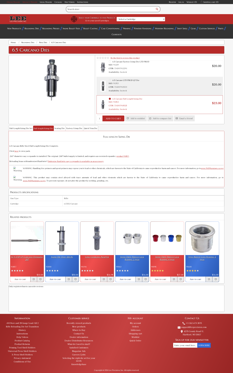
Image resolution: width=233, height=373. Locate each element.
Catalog (58, 2)
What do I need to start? (79, 344)
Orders (135, 326)
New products (78, 326)
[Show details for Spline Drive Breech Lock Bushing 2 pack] (132, 238)
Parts (220, 28)
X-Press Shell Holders (22, 354)
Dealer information (79, 337)
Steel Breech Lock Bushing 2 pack (202, 258)
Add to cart (113, 118)
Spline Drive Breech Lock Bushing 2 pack (132, 258)
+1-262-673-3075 (192, 323)
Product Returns (22, 344)
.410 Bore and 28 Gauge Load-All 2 (22, 323)
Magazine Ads (78, 351)
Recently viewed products (79, 323)
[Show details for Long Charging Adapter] (97, 238)
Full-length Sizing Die (43, 128)
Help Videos (69, 2)
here (16, 151)
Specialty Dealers (30, 2)
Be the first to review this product (125, 58)
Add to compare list (162, 118)
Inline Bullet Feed (71, 28)
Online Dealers (13, 2)
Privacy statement (22, 358)
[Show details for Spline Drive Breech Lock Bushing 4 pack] (167, 238)
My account (135, 323)
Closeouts (116, 34)
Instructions (82, 2)
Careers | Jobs (78, 354)
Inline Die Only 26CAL (62, 257)
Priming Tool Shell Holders (22, 347)
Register (172, 2)
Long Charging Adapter (97, 257)
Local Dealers (46, 2)
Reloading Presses (50, 28)
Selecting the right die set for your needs (79, 359)
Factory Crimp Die (74, 128)
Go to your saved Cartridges (97, 20)
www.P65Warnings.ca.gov (212, 168)
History (22, 330)
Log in (181, 2)
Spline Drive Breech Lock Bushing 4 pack (167, 258)
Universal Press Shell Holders (22, 351)
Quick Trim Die (90, 128)
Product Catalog (22, 340)
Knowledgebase (78, 364)
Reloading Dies (32, 28)
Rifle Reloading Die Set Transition (22, 326)
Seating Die (59, 128)
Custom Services (207, 28)
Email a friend (186, 118)
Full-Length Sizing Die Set (20, 128)
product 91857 (122, 156)
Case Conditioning (110, 28)
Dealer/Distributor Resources (79, 340)
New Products (14, 28)
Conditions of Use (22, 361)
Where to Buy (78, 330)
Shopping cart (135, 333)
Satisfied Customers (78, 347)
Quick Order (135, 340)
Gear (193, 28)
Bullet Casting (90, 28)
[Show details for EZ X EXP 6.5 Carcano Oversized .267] (27, 238)
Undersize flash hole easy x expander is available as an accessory (76, 161)
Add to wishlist (137, 118)
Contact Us (79, 333)
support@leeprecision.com (191, 327)
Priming (127, 28)
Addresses (135, 330)
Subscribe (204, 345)
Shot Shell (182, 28)
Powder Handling (143, 28)
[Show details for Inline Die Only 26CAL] (62, 238)
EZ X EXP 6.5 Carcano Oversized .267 (27, 258)
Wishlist (135, 337)
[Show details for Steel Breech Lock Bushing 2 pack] (202, 238)
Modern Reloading (164, 28)
